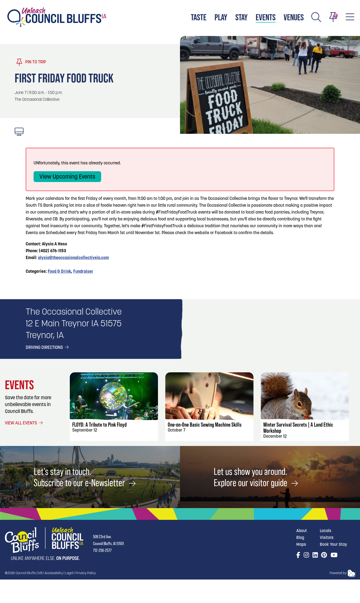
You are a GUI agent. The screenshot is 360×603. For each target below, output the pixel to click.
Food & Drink (59, 272)
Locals (325, 531)
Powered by (338, 573)
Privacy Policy (85, 573)
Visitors (327, 538)
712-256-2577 (102, 550)
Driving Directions (45, 348)
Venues (294, 17)
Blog (300, 538)
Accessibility (54, 573)
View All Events (21, 423)
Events (266, 17)
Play (221, 17)
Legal (69, 573)
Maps (301, 545)
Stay (241, 17)
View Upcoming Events (67, 177)
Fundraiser (83, 272)
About (301, 531)
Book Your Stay (333, 545)
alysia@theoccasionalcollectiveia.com (73, 258)
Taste (198, 17)
